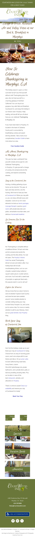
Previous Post (10, 417)
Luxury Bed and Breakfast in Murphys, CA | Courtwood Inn (17, 13)
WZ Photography (29, 533)
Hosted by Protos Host (17, 535)
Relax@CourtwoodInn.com (17, 506)
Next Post (23, 417)
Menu (19, 41)
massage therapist (11, 206)
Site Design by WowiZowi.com (8, 533)
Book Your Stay (17, 396)
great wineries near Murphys (18, 313)
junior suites (24, 359)
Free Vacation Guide (17, 146)
